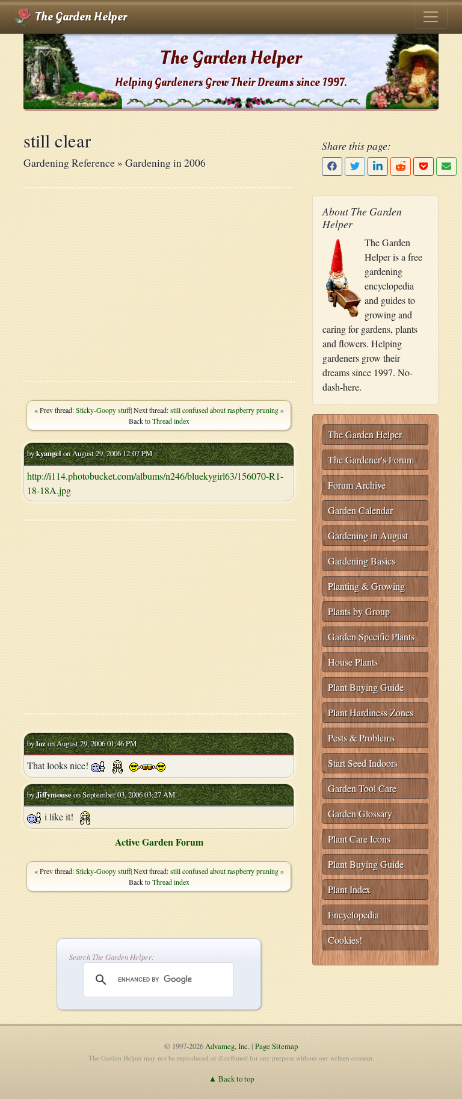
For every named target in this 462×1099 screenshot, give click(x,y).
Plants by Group (359, 611)
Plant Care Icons (359, 838)
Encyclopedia (353, 914)
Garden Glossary (360, 813)
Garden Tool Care (362, 788)
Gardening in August (368, 535)
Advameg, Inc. (227, 1046)
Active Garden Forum (159, 842)
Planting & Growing (366, 586)
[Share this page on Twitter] (355, 166)
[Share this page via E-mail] (446, 166)
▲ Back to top (231, 1078)
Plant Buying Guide (366, 687)
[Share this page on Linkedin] (378, 166)
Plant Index (349, 889)
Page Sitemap (276, 1046)
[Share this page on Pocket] (423, 166)
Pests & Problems (361, 737)
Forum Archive (357, 484)
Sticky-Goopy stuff (103, 410)
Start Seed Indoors (363, 763)
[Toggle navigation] (431, 17)
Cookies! (345, 939)
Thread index (170, 421)
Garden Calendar (360, 510)
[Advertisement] (158, 284)
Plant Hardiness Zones (370, 712)
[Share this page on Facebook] (332, 166)
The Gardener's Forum (371, 459)
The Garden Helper (79, 16)
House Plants (353, 661)
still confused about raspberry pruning (224, 410)
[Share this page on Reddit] (400, 166)
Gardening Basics (361, 560)
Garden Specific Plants (371, 636)
